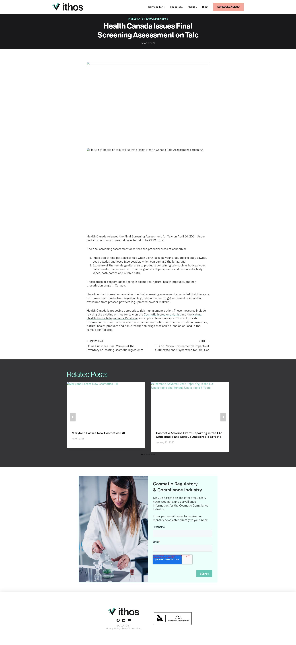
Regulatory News (157, 19)
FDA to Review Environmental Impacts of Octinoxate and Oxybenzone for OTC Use (182, 346)
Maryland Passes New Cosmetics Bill (98, 433)
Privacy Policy (113, 628)
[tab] (142, 454)
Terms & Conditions (132, 628)
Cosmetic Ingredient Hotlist (162, 314)
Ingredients (135, 19)
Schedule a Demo (228, 6)
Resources (176, 7)
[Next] (223, 417)
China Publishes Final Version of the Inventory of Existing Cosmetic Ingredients (115, 346)
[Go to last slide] (73, 417)
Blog (205, 7)
